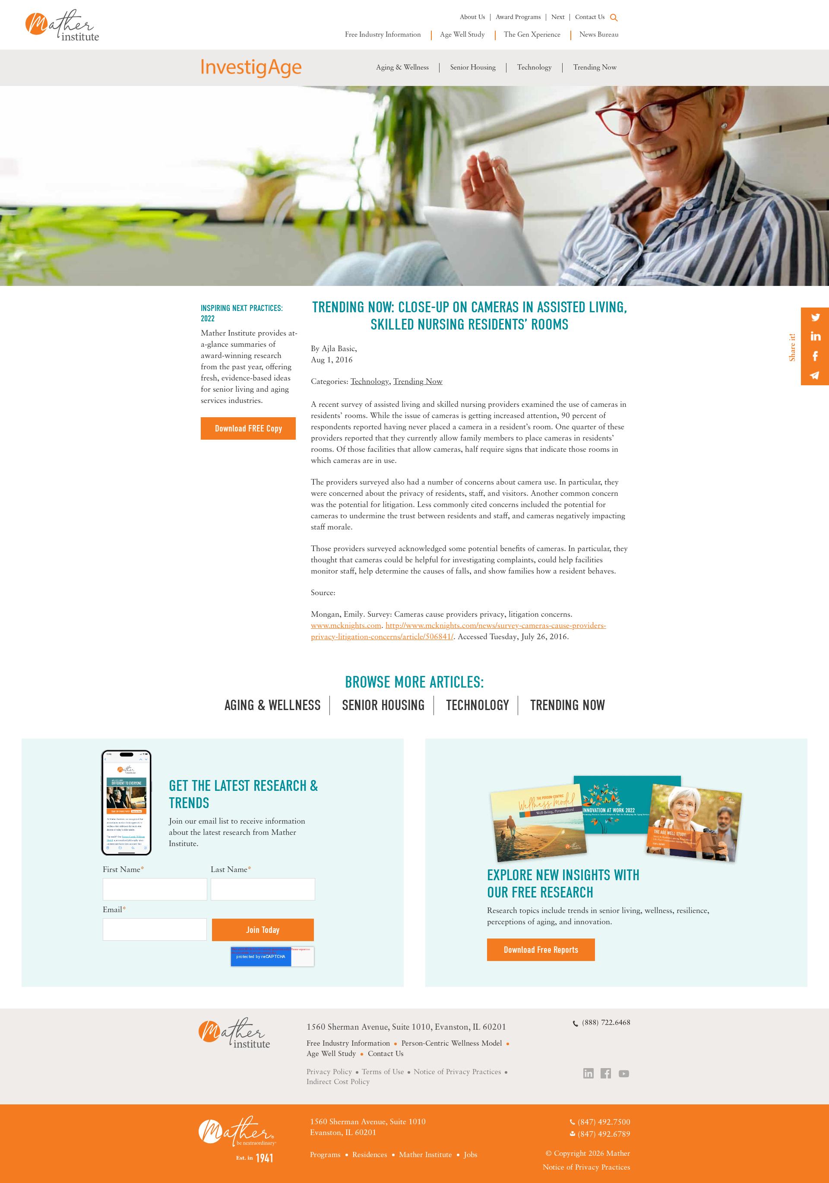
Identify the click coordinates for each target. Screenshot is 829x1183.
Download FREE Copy (248, 428)
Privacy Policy (329, 1072)
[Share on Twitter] (815, 317)
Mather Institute (68, 24)
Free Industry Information (383, 35)
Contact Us (590, 17)
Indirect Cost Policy (338, 1082)
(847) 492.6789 (604, 1135)
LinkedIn (589, 1074)
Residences (369, 1155)
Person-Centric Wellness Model (452, 1043)
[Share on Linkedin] (815, 336)
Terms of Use (383, 1072)
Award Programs (518, 17)
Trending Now (595, 67)
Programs (325, 1155)
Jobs (471, 1155)
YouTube (624, 1074)
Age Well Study (462, 35)
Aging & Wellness (402, 67)
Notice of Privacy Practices (457, 1072)
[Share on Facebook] (815, 356)
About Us (472, 17)
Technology (534, 67)
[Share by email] (815, 375)
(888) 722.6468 (606, 1023)
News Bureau (599, 35)
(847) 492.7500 (604, 1123)
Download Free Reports (541, 949)
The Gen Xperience (532, 35)
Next (558, 17)
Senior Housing (473, 67)
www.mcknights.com (346, 626)
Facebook (607, 1074)
